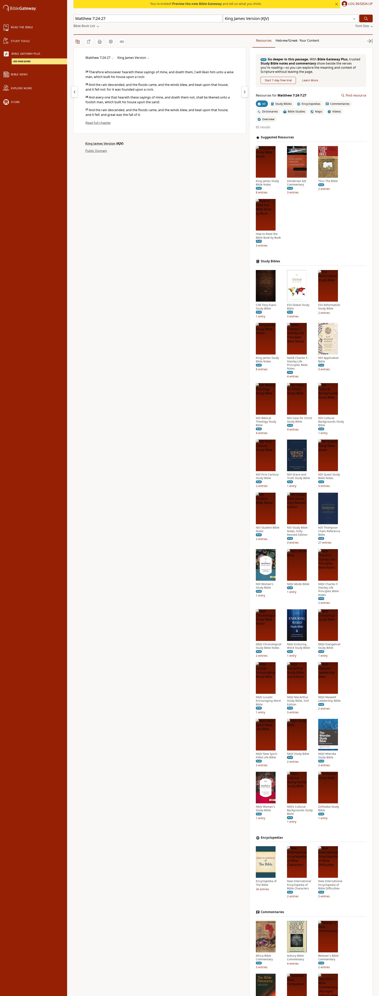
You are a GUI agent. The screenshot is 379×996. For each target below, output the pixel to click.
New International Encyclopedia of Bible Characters (299, 884)
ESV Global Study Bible (298, 306)
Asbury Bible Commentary (295, 957)
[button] (356, 4)
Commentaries (272, 912)
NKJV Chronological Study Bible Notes (268, 646)
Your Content (309, 40)
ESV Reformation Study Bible (329, 306)
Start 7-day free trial (278, 80)
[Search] (366, 18)
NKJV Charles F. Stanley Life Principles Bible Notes (328, 589)
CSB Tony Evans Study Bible (266, 306)
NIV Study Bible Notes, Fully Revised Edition (297, 531)
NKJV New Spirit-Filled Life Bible (267, 755)
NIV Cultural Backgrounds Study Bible (331, 421)
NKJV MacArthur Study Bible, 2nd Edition (298, 700)
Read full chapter (98, 123)
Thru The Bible (328, 181)
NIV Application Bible (328, 359)
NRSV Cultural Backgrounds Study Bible (300, 810)
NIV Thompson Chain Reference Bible (329, 531)
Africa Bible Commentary (264, 957)
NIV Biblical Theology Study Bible (266, 421)
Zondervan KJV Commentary (296, 182)
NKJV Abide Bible (298, 584)
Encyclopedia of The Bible (266, 882)
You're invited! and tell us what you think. (206, 4)
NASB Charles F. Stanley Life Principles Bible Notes (297, 363)
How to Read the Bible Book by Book (268, 235)
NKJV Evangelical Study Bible (329, 646)
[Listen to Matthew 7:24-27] (122, 41)
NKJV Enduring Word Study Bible (298, 646)
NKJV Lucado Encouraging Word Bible (268, 700)
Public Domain (96, 151)
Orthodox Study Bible (328, 808)
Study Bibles (270, 261)
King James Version (100, 143)
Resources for (281, 95)
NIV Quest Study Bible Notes (329, 476)
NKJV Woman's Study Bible (265, 808)
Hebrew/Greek (287, 40)
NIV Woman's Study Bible (264, 585)
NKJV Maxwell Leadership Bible (329, 698)
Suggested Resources (277, 137)
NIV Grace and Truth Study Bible (298, 476)
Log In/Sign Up (360, 4)
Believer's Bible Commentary (328, 957)
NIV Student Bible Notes (267, 529)
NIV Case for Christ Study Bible (299, 419)
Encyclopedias (272, 838)
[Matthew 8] (245, 91)
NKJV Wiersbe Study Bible (327, 755)
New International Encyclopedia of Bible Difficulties (330, 884)
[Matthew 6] (74, 91)
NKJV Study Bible (298, 754)
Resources (264, 40)
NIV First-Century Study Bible (267, 476)
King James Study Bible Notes (267, 182)
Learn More (310, 80)
